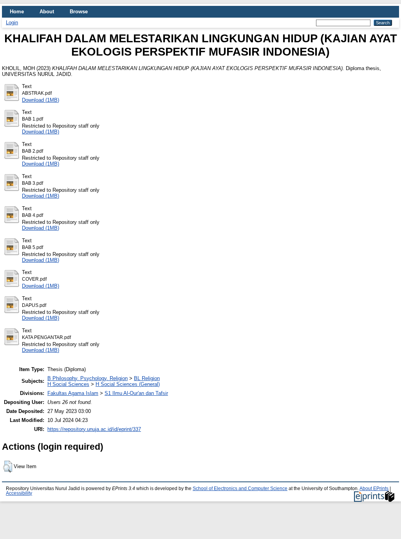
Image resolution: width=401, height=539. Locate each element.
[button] (7, 466)
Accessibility (19, 493)
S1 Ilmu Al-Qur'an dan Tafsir (136, 393)
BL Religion (147, 378)
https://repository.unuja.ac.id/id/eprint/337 (94, 429)
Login (12, 22)
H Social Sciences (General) (128, 384)
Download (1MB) (40, 100)
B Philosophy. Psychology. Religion (87, 378)
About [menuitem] (47, 11)
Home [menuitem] (17, 11)
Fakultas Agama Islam (72, 393)
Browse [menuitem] (79, 11)
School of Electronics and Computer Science (240, 488)
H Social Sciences (68, 384)
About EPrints (373, 488)
